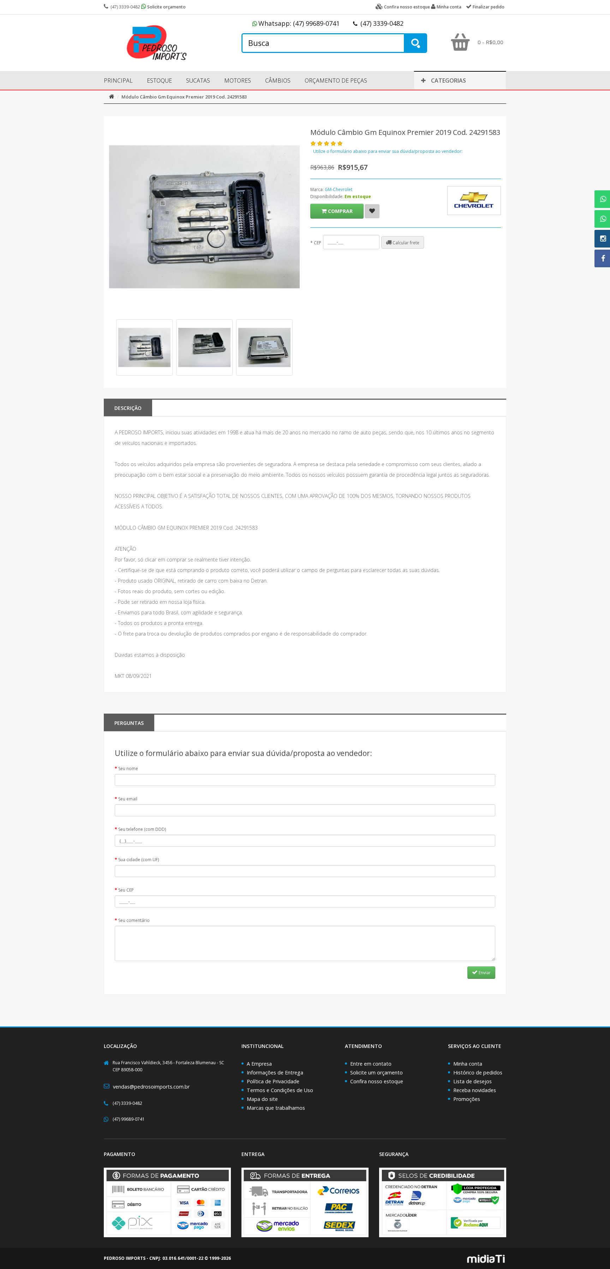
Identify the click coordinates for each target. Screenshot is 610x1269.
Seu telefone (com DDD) (142, 829)
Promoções (466, 1099)
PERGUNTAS (129, 723)
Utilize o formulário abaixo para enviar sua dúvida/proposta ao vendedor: (387, 151)
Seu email (127, 799)
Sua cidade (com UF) (138, 860)
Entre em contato (370, 1063)
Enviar (484, 973)
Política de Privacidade (273, 1081)
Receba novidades (474, 1090)
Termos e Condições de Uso (280, 1090)
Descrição (128, 408)
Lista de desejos (472, 1081)
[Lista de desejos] (372, 211)
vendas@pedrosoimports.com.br (151, 1086)
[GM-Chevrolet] (474, 200)
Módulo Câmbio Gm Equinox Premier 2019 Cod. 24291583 (184, 97)
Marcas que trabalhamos (276, 1107)
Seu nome (128, 768)
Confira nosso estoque (376, 1081)
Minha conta (467, 1063)
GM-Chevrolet (338, 189)
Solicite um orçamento (376, 1072)
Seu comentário (134, 920)
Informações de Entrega (275, 1072)
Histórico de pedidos (477, 1072)
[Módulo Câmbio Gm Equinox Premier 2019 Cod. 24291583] (144, 347)
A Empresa (259, 1063)
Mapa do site (262, 1099)
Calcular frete (405, 243)
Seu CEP (126, 890)
